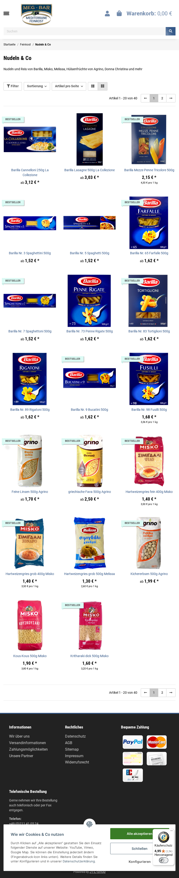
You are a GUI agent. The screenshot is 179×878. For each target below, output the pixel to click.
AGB (68, 743)
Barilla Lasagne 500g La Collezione (89, 170)
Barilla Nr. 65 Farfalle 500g (149, 253)
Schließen (140, 848)
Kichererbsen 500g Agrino (149, 574)
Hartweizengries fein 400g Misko (149, 492)
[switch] (163, 860)
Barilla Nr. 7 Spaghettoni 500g (30, 331)
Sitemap (72, 749)
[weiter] (171, 98)
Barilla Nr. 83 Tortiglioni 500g (149, 331)
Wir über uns (19, 736)
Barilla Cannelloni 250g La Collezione (30, 172)
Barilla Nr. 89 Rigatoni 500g (30, 409)
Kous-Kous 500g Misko (30, 656)
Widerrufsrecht (77, 762)
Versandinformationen (27, 743)
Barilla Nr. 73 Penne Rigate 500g (89, 331)
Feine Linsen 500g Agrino (30, 492)
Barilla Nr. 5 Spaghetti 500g (89, 253)
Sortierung (35, 86)
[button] (107, 13)
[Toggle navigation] (8, 13)
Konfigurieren (140, 862)
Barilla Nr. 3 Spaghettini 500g (30, 253)
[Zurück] (145, 98)
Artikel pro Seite (67, 86)
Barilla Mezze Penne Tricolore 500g (149, 170)
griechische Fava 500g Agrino (89, 492)
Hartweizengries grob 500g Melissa (89, 574)
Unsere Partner (21, 756)
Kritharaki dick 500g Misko (89, 656)
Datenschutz (75, 736)
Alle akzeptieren (139, 834)
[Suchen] (171, 31)
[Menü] (171, 832)
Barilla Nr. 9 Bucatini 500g (89, 409)
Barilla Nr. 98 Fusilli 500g (149, 409)
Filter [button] (14, 86)
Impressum (74, 756)
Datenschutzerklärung (79, 861)
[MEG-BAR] (36, 14)
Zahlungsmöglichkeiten (28, 749)
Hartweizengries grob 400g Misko (30, 574)
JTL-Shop (98, 871)
